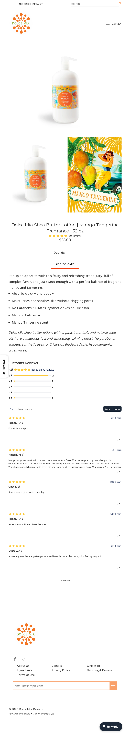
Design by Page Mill (43, 713)
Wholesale (94, 666)
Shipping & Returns (99, 670)
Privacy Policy (61, 670)
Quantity (60, 252)
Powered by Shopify (19, 713)
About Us (23, 666)
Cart (117, 24)
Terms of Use (26, 675)
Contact (57, 666)
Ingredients (24, 670)
